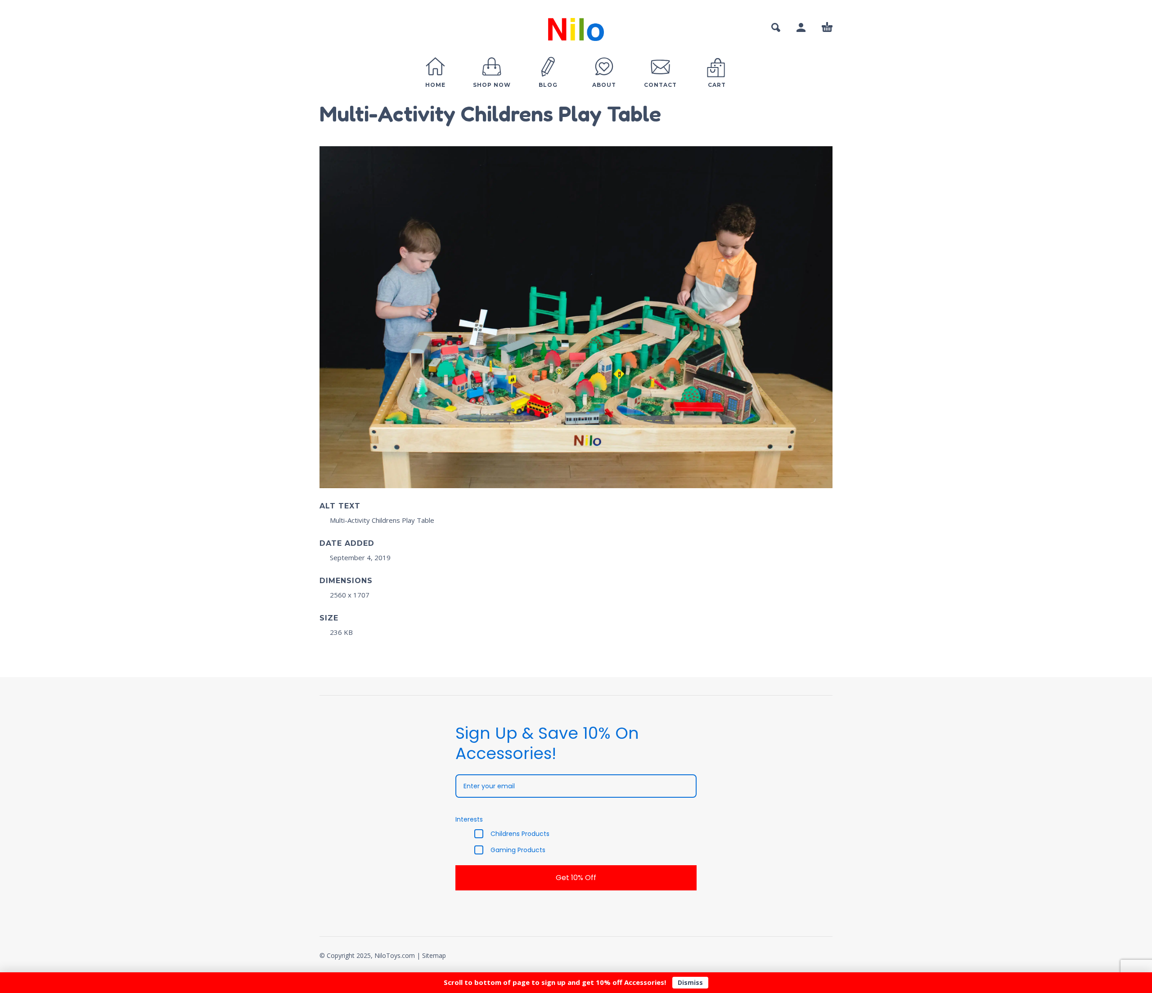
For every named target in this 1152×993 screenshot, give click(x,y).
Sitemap (434, 955)
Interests (469, 819)
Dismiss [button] (690, 982)
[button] (775, 27)
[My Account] (801, 27)
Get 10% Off (576, 877)
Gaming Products (517, 849)
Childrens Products (519, 833)
